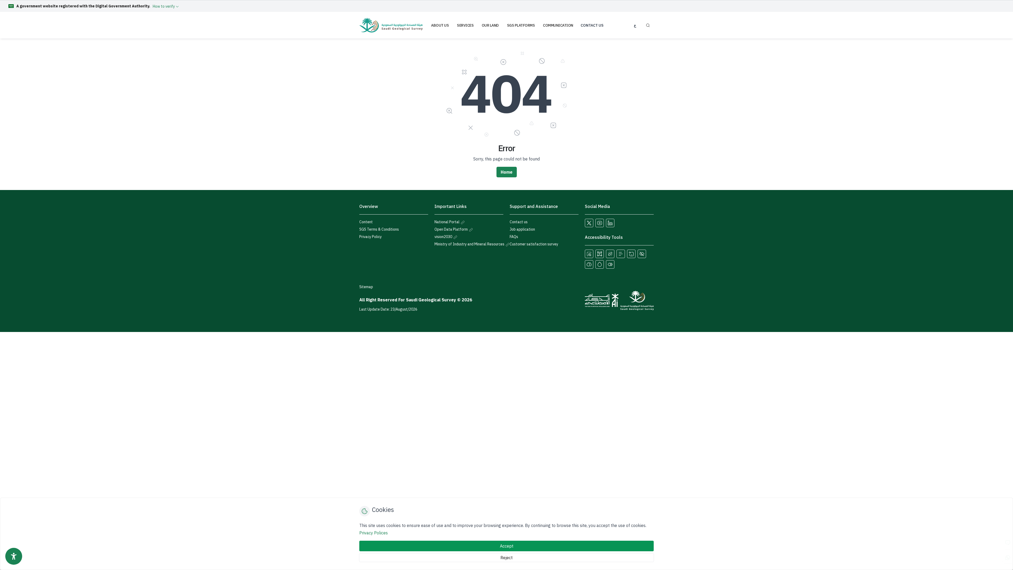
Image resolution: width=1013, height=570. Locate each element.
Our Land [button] (490, 25)
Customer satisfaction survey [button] (534, 244)
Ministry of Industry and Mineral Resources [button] (469, 244)
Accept (506, 546)
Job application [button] (522, 229)
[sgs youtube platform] (599, 223)
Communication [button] (558, 25)
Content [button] (366, 222)
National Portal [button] (447, 222)
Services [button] (465, 25)
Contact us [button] (519, 222)
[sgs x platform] (589, 223)
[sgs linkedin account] (610, 223)
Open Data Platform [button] (451, 229)
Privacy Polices (373, 532)
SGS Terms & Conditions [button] (379, 229)
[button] (589, 254)
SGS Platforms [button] (521, 25)
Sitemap (366, 286)
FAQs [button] (514, 236)
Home (507, 172)
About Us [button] (440, 25)
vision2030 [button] (443, 236)
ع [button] (635, 25)
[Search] (648, 25)
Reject (506, 557)
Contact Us (592, 25)
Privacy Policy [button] (370, 236)
